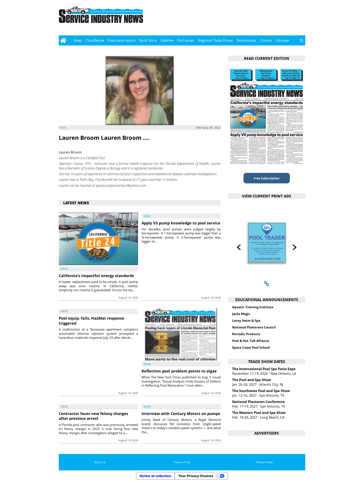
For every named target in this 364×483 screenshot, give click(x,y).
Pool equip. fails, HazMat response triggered (91, 321)
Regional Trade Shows (215, 40)
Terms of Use (182, 462)
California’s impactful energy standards (96, 275)
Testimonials (246, 40)
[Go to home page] (63, 40)
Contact (266, 40)
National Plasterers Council (254, 327)
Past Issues (186, 40)
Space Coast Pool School (251, 347)
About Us (100, 462)
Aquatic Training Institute (252, 307)
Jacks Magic (241, 314)
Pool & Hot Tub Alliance (250, 341)
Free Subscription (122, 40)
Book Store (148, 40)
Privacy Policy (264, 462)
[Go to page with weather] (268, 19)
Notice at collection (155, 476)
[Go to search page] (301, 40)
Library (281, 40)
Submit (166, 40)
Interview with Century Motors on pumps (181, 413)
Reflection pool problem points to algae (179, 371)
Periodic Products (246, 334)
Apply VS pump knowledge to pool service (181, 222)
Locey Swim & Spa (246, 320)
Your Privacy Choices (195, 476)
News (78, 40)
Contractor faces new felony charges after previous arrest (93, 416)
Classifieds (94, 40)
